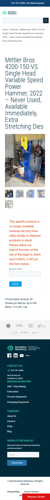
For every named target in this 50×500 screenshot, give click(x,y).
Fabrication (12, 391)
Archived (14, 29)
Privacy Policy (13, 492)
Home (5, 29)
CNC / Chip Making (16, 386)
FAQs (9, 426)
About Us (11, 416)
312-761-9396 (18, 3)
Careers (11, 421)
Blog (9, 431)
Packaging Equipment (18, 402)
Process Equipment (17, 396)
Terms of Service (31, 492)
